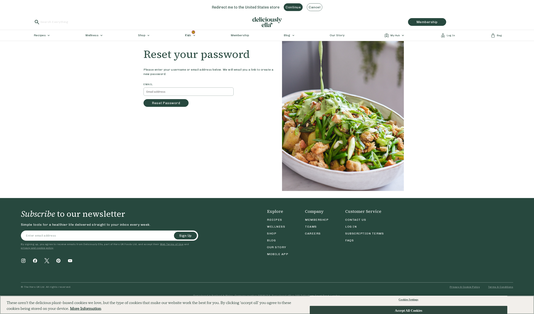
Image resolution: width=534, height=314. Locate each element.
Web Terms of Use (171, 244)
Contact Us (355, 220)
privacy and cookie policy (37, 248)
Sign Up (185, 236)
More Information (85, 308)
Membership (317, 220)
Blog (271, 240)
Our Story (276, 247)
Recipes (274, 220)
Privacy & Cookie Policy (465, 286)
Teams (311, 226)
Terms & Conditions (500, 286)
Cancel (314, 7)
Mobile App (277, 254)
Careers (313, 233)
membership (427, 22)
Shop (271, 233)
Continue (293, 7)
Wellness (276, 226)
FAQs (349, 240)
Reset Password (166, 103)
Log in (351, 226)
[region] (267, 305)
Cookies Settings (408, 299)
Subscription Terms (364, 233)
